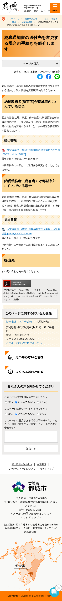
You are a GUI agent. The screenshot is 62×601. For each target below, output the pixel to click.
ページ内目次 (31, 63)
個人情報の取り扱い (22, 464)
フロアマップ (31, 517)
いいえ (43, 402)
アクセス (30, 505)
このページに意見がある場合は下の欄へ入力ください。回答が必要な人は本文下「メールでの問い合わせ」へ (30, 424)
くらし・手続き (50, 19)
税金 (14, 22)
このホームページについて (21, 468)
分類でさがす (31, 19)
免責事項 (41, 464)
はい (10, 402)
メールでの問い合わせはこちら (24, 342)
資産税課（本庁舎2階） (19, 321)
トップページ (13, 19)
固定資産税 (27, 22)
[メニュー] (55, 8)
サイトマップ (47, 468)
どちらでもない (26, 402)
